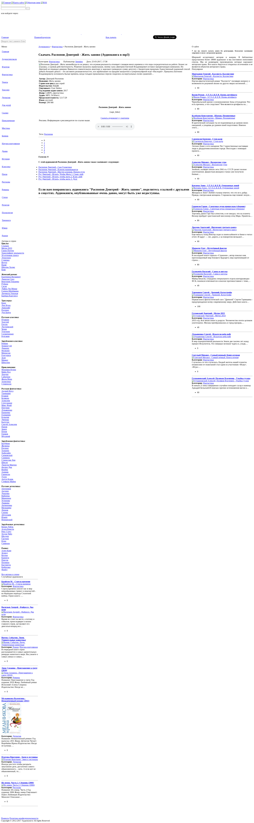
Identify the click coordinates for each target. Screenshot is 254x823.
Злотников (6, 489)
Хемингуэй (6, 346)
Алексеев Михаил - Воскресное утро (209, 162)
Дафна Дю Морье (9, 289)
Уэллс (4, 477)
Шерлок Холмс (8, 267)
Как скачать (111, 37)
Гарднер (5, 539)
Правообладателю (42, 37)
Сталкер (5, 246)
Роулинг (5, 448)
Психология (7, 213)
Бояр (3, 270)
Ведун (4, 262)
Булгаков (5, 336)
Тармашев (6, 393)
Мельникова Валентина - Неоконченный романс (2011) (15, 699)
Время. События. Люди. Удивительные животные (13, 638)
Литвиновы (6, 505)
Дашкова (5, 503)
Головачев (6, 415)
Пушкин (5, 320)
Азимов (4, 472)
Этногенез (6, 258)
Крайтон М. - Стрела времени (15, 581)
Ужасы (5, 82)
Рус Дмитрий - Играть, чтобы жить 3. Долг (57, 179)
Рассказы (6, 182)
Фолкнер (5, 350)
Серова (4, 512)
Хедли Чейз (6, 534)
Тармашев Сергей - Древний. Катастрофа (212, 292)
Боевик (5, 136)
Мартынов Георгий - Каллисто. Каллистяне (213, 74)
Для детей (6, 105)
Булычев (5, 417)
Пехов (4, 431)
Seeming (79, 61)
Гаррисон (5, 474)
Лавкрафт (5, 308)
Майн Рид (6, 372)
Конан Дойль (7, 527)
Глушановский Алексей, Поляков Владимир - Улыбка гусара (221, 378)
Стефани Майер (8, 481)
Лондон (4, 374)
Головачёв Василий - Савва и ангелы (210, 271)
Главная (5, 37)
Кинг (3, 303)
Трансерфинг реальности (12, 253)
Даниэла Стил (7, 279)
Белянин (5, 398)
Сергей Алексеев (9, 424)
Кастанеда (6, 565)
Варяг (4, 265)
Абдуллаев (6, 515)
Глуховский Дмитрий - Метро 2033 (208, 313)
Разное (5, 236)
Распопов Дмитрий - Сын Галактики (55, 167)
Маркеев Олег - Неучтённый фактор (209, 248)
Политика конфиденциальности (23, 818)
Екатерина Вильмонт (11, 277)
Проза (4, 174)
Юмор (4, 228)
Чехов (4, 329)
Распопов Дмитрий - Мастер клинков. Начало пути (61, 172)
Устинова (5, 500)
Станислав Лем (8, 460)
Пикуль (4, 560)
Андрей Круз (7, 391)
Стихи (5, 197)
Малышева (6, 508)
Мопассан (5, 353)
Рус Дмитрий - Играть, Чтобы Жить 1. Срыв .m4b (60, 174)
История (6, 159)
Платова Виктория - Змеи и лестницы (19, 757)
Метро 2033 (6, 248)
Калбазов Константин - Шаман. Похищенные (213, 116)
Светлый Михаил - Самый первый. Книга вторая (216, 355)
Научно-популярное (11, 143)
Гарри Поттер (7, 250)
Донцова (5, 493)
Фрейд (4, 570)
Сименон (5, 543)
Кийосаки (5, 567)
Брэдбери (5, 443)
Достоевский (7, 327)
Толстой (5, 322)
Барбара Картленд (9, 296)
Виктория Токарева (10, 281)
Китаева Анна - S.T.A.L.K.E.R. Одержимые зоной (215, 185)
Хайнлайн (6, 453)
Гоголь (4, 324)
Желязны (5, 446)
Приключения (8, 120)
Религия (5, 205)
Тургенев (5, 331)
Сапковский (6, 455)
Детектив (6, 97)
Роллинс (5, 310)
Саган (4, 286)
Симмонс (5, 458)
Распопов (48, 134)
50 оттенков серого (10, 255)
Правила (5, 818)
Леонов (4, 510)
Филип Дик (6, 467)
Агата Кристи (7, 529)
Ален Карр (6, 550)
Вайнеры (5, 496)
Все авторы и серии (10, 574)
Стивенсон (6, 384)
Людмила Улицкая (9, 293)
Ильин (4, 517)
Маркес (4, 360)
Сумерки (5, 260)
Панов (4, 427)
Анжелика (6, 381)
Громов (4, 434)
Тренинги (6, 220)
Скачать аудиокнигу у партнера (115, 118)
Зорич (4, 429)
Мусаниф (5, 436)
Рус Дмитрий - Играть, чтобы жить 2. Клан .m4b (60, 177)
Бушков (4, 396)
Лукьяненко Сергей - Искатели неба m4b (211, 334)
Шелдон (5, 536)
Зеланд (4, 553)
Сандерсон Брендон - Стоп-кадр (207, 139)
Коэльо (4, 555)
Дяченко (5, 420)
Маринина (6, 498)
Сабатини (5, 377)
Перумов (5, 408)
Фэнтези (6, 67)
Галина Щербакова (10, 291)
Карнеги (5, 558)
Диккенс (5, 348)
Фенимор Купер (8, 370)
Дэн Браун (6, 312)
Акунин (5, 491)
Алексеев (5, 400)
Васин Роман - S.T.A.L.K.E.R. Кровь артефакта (214, 95)
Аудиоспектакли (9, 59)
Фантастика (7, 74)
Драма (5, 151)
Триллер (5, 90)
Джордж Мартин (9, 465)
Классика (6, 166)
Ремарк (4, 343)
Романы (5, 189)
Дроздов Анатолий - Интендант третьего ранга (214, 227)
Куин (3, 541)
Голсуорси (6, 355)
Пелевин (5, 562)
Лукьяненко (6, 410)
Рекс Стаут (6, 531)
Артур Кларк (7, 479)
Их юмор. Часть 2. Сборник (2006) (17, 783)
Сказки (5, 113)
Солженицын (7, 334)
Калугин (5, 422)
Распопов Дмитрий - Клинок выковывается (58, 169)
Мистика (6, 128)
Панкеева (5, 412)
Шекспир (5, 362)
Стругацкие (6, 403)
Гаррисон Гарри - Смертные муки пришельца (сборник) (218, 206)
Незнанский (6, 520)
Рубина (4, 284)
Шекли (4, 462)
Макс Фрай (6, 405)
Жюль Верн (6, 379)
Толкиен (5, 450)
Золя (3, 358)
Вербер (4, 470)
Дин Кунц (6, 305)
